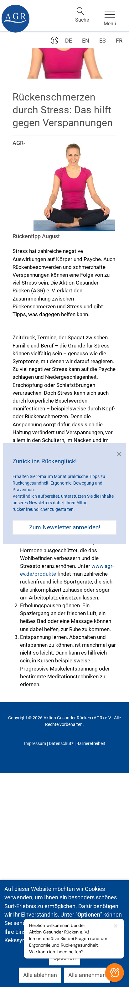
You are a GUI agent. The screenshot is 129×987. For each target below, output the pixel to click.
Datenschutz (61, 743)
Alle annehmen (87, 975)
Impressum (35, 743)
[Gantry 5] (15, 19)
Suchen (80, 11)
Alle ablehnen (40, 975)
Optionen (64, 957)
